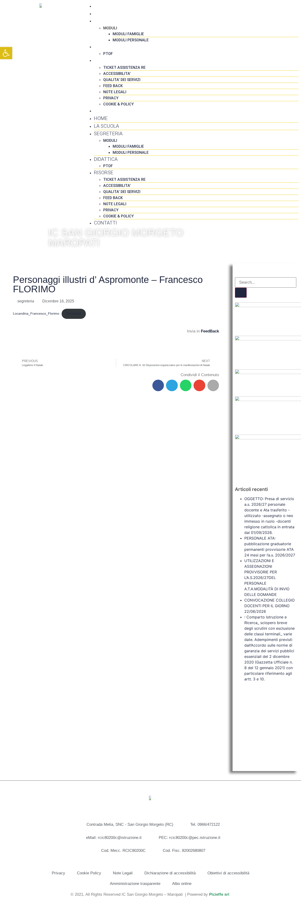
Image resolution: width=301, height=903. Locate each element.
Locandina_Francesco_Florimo (36, 313)
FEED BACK (113, 86)
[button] (158, 385)
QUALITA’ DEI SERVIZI (121, 79)
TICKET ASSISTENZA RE (124, 67)
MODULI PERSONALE (131, 40)
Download (73, 313)
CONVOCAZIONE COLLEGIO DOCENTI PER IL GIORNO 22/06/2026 (269, 606)
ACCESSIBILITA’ (117, 73)
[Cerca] (241, 293)
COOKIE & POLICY (118, 104)
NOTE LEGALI (114, 92)
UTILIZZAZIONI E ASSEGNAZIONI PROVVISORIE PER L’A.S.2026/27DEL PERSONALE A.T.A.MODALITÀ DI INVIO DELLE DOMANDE (266, 577)
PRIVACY (111, 98)
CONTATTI (105, 110)
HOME (101, 6)
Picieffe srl (219, 894)
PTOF (108, 53)
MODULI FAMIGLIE (128, 34)
